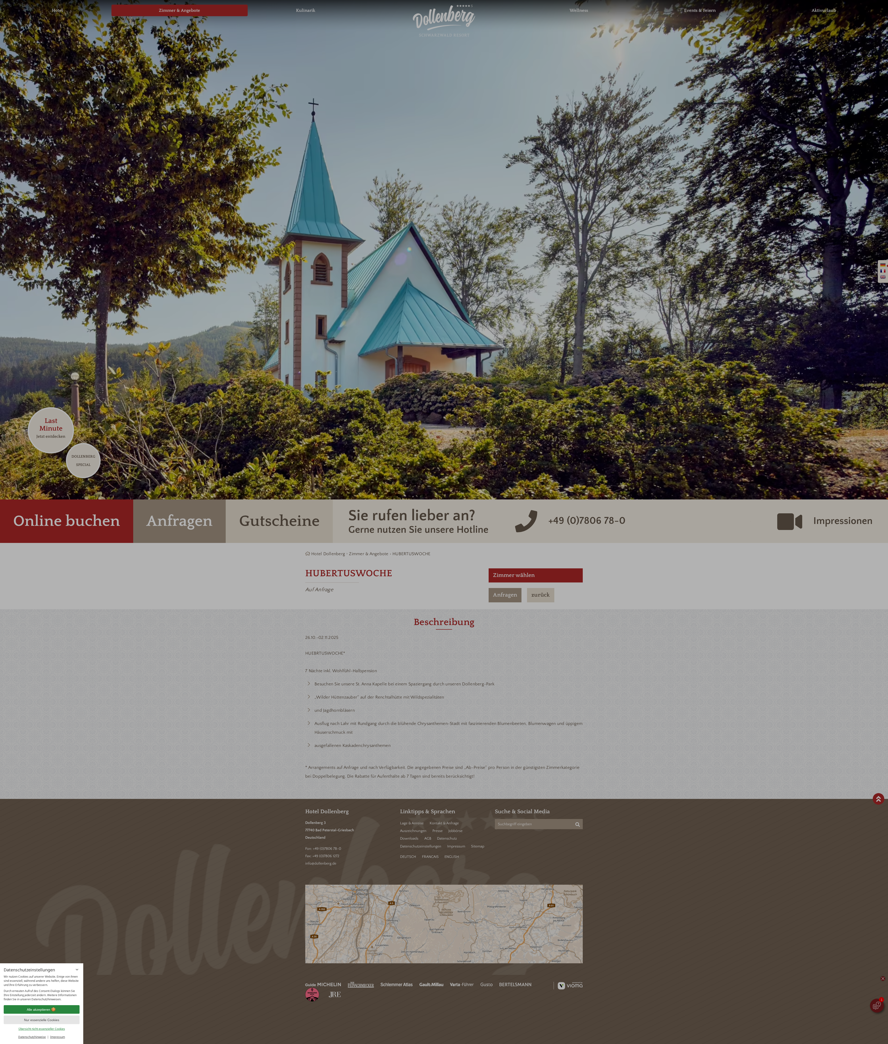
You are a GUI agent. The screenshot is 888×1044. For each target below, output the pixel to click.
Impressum (57, 1037)
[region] (42, 988)
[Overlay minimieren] (77, 969)
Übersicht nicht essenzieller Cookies (41, 1029)
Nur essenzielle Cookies (41, 1020)
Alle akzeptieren (38, 1009)
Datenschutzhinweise (32, 1037)
